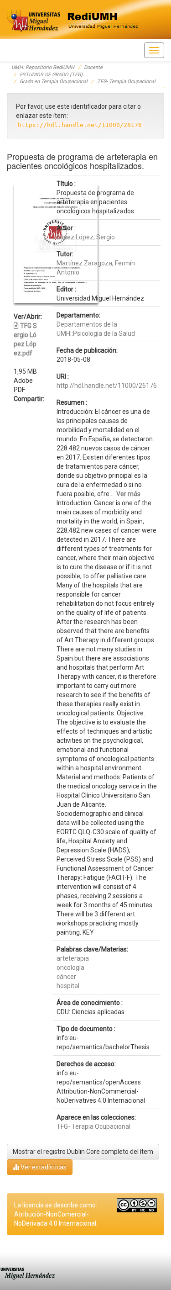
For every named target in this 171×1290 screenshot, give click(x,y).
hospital (68, 985)
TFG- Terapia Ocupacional (126, 82)
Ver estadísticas (43, 1167)
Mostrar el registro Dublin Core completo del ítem (83, 1151)
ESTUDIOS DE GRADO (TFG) (51, 75)
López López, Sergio (86, 237)
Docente (93, 67)
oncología (70, 967)
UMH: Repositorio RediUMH (42, 67)
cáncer (66, 976)
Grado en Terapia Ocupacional (54, 82)
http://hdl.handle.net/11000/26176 (107, 385)
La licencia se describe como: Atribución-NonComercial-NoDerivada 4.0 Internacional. (56, 1214)
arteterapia (73, 958)
